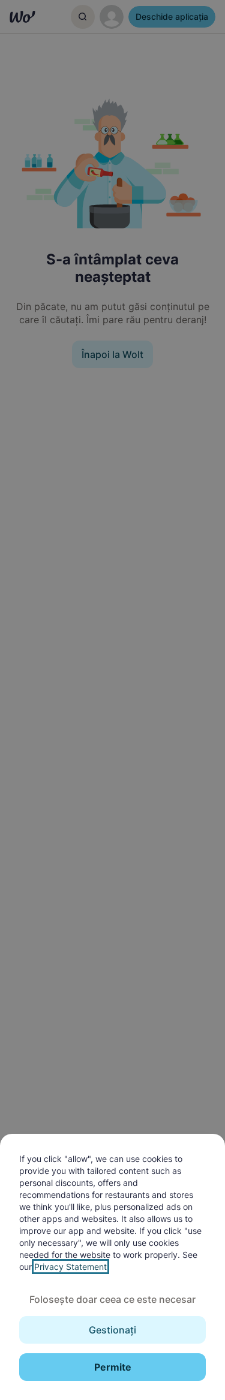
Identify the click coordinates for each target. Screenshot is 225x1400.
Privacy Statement (70, 1266)
